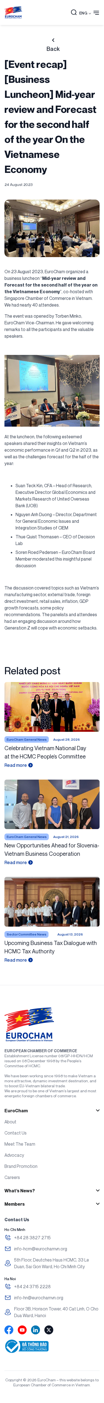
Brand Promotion (20, 1166)
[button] (73, 12)
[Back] (53, 40)
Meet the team (19, 1144)
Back (53, 49)
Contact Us (15, 1133)
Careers (12, 1177)
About (10, 1122)
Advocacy (14, 1155)
